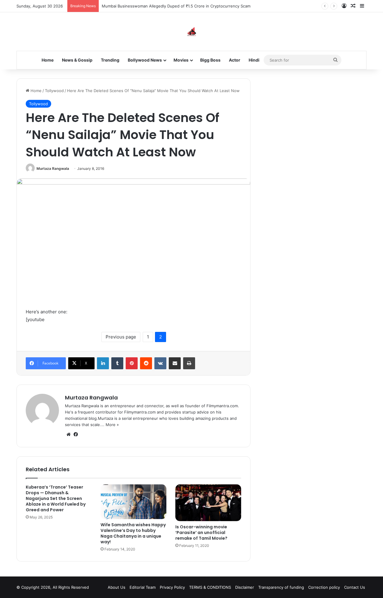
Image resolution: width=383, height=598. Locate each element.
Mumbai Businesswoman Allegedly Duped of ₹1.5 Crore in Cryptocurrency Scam (176, 6)
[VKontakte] (160, 363)
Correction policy (324, 587)
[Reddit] (146, 363)
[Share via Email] (175, 363)
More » (112, 424)
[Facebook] (75, 434)
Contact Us (354, 587)
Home (48, 59)
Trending (110, 59)
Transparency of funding (281, 587)
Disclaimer (244, 587)
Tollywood (54, 90)
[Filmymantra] (191, 31)
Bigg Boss (210, 59)
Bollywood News (145, 59)
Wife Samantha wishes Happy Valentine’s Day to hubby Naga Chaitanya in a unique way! (133, 533)
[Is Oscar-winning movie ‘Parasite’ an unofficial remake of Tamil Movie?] (208, 502)
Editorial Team (143, 587)
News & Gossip (77, 59)
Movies (181, 59)
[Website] (68, 434)
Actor (234, 59)
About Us (116, 587)
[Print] (189, 363)
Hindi (254, 59)
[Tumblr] (117, 363)
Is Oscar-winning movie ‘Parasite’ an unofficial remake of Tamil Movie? (201, 532)
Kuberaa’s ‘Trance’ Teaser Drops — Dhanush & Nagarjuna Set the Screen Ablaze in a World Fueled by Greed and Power (56, 498)
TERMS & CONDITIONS (210, 587)
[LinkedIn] (103, 363)
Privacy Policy (172, 587)
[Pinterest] (132, 363)
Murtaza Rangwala (53, 168)
